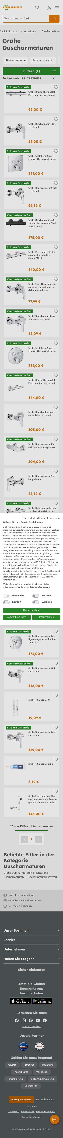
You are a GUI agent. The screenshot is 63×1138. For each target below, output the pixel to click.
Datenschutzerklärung (34, 518)
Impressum (54, 518)
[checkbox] (6, 596)
